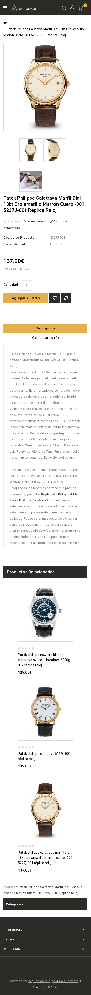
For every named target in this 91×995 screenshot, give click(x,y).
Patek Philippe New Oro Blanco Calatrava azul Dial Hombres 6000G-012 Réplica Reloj (44, 660)
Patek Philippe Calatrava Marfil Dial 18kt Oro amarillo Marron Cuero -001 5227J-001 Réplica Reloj (45, 858)
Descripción (45, 328)
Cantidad (11, 285)
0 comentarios (34, 221)
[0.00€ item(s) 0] (83, 12)
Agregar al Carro (26, 298)
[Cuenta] (72, 8)
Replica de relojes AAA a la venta (53, 981)
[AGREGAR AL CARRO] (71, 637)
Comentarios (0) (45, 338)
